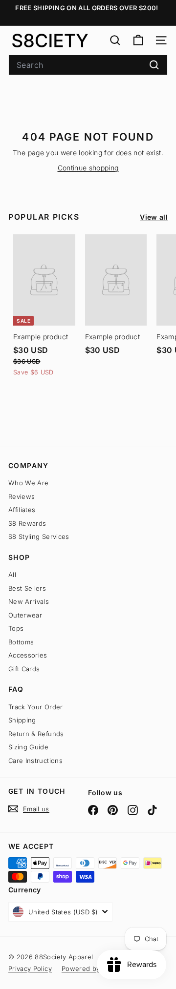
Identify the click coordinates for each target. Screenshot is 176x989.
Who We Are (28, 483)
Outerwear (25, 615)
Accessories (27, 655)
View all (154, 217)
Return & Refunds (36, 734)
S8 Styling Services (38, 536)
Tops (15, 628)
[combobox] (88, 65)
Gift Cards (24, 669)
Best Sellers (27, 588)
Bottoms (21, 642)
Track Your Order (35, 707)
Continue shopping (88, 168)
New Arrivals (28, 601)
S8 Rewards (27, 523)
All (12, 574)
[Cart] (138, 40)
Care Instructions (35, 760)
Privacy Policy (30, 968)
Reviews (21, 496)
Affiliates (22, 510)
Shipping (22, 720)
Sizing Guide (28, 747)
